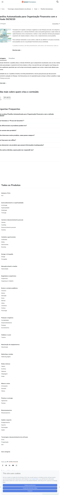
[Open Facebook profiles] (3, 465)
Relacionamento (5, 413)
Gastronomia (4, 244)
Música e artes (5, 383)
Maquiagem (4, 374)
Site (2, 444)
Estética (3, 369)
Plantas (3, 403)
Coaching (3, 225)
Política (3, 308)
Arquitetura (4, 278)
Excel (2, 439)
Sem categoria (5, 452)
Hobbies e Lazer (6, 335)
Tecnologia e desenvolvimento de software (14, 437)
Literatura (4, 305)
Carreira (3, 222)
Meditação (4, 210)
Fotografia (4, 259)
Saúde (3, 430)
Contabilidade (5, 320)
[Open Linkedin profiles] (9, 465)
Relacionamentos (6, 410)
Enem (2, 298)
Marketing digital (6, 357)
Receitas (3, 247)
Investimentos (5, 328)
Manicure (3, 371)
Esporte (3, 425)
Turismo (3, 337)
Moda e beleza (5, 364)
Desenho (3, 388)
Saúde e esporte (6, 420)
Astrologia (4, 205)
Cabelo (3, 366)
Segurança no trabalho (7, 281)
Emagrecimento (5, 422)
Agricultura (4, 401)
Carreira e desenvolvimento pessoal (12, 220)
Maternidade (4, 269)
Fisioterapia (4, 427)
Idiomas (3, 300)
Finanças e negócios (7, 318)
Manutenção (4, 347)
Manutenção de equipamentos (10, 344)
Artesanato (4, 386)
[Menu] (2, 2)
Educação (3, 296)
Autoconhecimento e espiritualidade (12, 203)
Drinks (3, 242)
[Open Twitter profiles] (6, 465)
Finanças (3, 325)
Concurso (3, 291)
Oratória (3, 230)
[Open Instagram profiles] (16, 465)
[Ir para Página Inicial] (29, 2)
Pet (2, 195)
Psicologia (4, 310)
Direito (3, 293)
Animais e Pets (5, 193)
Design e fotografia (7, 254)
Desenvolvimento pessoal (8, 227)
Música (3, 391)
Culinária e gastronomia (8, 237)
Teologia (3, 213)
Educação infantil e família (9, 266)
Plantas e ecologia (7, 398)
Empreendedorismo (6, 323)
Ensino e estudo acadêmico (9, 288)
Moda (2, 376)
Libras (3, 303)
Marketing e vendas (7, 354)
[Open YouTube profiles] (13, 465)
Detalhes (12, 58)
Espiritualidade (5, 208)
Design (3, 257)
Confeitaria (4, 239)
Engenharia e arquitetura (8, 276)
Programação (4, 442)
